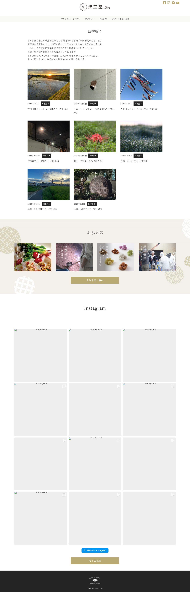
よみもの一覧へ (95, 280)
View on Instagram (96, 550)
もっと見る (95, 560)
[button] (40, 355)
